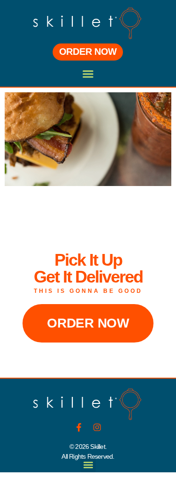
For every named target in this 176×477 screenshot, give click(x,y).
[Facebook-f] (79, 427)
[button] (88, 74)
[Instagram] (97, 427)
